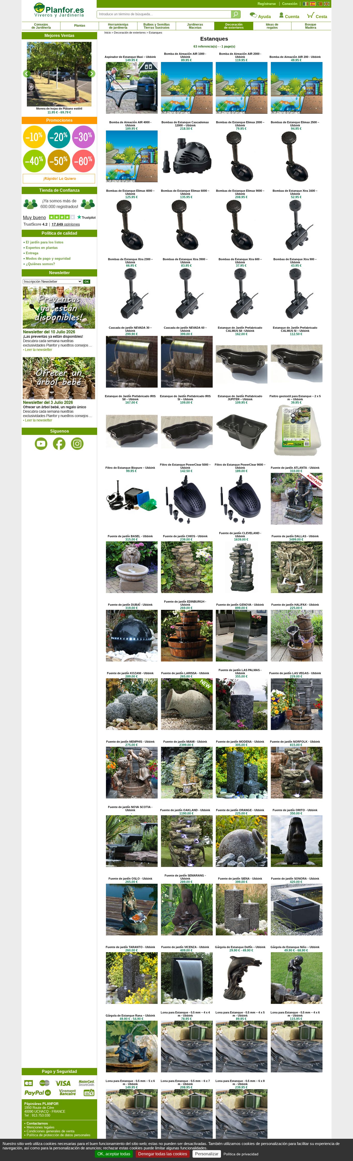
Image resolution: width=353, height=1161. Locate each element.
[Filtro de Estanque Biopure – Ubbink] (132, 523)
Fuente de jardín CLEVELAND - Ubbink (240, 535)
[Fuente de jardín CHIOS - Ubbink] (187, 592)
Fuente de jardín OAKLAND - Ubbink (185, 810)
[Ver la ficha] (59, 74)
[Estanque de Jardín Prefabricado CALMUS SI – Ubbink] (297, 386)
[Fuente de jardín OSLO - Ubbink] (132, 934)
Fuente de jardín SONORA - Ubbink (295, 878)
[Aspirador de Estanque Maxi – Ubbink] (132, 112)
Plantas (79, 25)
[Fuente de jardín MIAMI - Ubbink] (187, 797)
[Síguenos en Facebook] (59, 443)
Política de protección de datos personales (58, 1135)
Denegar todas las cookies (162, 1154)
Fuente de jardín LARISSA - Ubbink (185, 673)
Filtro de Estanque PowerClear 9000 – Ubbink (240, 466)
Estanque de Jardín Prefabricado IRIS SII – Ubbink (130, 398)
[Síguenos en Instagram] (77, 443)
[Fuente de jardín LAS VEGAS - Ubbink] (297, 729)
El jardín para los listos (44, 242)
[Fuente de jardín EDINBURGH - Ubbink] (187, 660)
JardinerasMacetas (195, 26)
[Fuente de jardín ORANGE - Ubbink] (241, 866)
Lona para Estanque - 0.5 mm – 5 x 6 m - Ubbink (130, 1082)
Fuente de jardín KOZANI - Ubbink (130, 673)
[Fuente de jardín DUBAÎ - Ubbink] (132, 660)
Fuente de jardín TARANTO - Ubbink (130, 947)
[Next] (91, 74)
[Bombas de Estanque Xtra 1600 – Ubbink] (297, 249)
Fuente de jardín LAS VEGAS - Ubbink (295, 673)
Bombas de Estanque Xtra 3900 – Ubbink (185, 261)
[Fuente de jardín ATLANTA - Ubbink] (297, 523)
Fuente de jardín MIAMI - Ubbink (185, 741)
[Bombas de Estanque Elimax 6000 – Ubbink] (187, 249)
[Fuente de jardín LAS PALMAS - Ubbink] (241, 729)
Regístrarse (267, 4)
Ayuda (264, 16)
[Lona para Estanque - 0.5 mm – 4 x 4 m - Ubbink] (187, 1071)
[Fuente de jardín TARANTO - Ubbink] (132, 1003)
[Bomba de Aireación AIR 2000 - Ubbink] (241, 112)
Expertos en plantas (42, 248)
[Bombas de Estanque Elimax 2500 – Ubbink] (297, 181)
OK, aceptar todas (113, 1154)
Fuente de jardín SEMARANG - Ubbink (185, 877)
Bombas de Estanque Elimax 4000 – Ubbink (130, 192)
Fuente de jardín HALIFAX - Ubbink (295, 604)
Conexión (289, 4)
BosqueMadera (310, 26)
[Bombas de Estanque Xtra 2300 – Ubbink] (132, 318)
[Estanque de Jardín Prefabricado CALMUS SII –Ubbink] (241, 386)
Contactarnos (37, 1123)
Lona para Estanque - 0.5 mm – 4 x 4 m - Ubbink (185, 1014)
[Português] (319, 4)
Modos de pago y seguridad (48, 258)
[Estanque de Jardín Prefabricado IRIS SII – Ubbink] (132, 455)
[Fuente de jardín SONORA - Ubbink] (297, 934)
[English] (326, 4)
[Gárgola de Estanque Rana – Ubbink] (132, 1071)
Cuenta (291, 16)
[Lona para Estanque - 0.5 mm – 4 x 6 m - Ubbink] (297, 1071)
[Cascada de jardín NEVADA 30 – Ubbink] (132, 386)
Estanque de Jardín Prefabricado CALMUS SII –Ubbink (240, 329)
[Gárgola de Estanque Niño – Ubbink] (297, 1003)
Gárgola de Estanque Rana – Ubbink (130, 1015)
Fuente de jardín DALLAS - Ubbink (295, 536)
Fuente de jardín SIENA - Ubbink (240, 878)
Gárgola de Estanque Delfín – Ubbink (240, 947)
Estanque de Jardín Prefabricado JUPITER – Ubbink (240, 398)
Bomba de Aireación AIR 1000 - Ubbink (185, 55)
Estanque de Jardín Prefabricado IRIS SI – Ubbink (185, 398)
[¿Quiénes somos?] (59, 212)
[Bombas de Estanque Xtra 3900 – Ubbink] (187, 318)
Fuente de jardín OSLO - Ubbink (130, 878)
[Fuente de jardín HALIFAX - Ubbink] (297, 660)
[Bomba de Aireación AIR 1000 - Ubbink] (187, 112)
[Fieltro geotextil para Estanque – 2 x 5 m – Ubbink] (297, 455)
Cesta (321, 16)
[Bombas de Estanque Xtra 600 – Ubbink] (241, 318)
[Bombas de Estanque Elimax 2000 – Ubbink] (241, 181)
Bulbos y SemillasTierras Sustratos (156, 26)
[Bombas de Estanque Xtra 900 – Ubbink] (297, 318)
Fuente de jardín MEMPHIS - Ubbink (130, 741)
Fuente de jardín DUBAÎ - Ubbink (130, 604)
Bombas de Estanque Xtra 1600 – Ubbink (295, 192)
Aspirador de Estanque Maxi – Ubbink (130, 56)
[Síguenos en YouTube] (41, 443)
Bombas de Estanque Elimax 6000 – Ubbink (185, 192)
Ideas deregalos (272, 26)
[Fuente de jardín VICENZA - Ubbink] (187, 1003)
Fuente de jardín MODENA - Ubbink (240, 741)
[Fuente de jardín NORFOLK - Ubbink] (297, 797)
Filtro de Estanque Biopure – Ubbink (130, 467)
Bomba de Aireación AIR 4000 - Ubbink (130, 124)
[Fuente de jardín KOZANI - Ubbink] (132, 729)
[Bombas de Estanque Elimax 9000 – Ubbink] (241, 249)
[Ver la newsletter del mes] (59, 353)
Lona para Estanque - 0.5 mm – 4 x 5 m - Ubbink (240, 1014)
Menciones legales (41, 1127)
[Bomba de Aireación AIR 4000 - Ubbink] (132, 181)
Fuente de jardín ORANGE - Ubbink (240, 810)
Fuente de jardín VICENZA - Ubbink (185, 947)
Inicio (107, 32)
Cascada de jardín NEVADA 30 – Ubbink (130, 329)
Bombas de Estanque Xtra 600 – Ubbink (240, 261)
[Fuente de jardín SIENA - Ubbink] (241, 934)
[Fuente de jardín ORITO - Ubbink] (297, 866)
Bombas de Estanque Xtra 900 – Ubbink (295, 261)
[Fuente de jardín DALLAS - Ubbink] (297, 592)
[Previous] (27, 74)
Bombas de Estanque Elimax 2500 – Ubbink (295, 124)
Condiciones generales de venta (50, 1131)
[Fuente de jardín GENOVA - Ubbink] (241, 660)
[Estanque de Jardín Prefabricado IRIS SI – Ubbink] (187, 455)
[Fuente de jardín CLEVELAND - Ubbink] (241, 592)
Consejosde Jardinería (41, 26)
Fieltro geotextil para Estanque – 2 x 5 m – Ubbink (295, 398)
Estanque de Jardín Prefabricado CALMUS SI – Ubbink (295, 329)
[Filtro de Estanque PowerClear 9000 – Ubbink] (241, 523)
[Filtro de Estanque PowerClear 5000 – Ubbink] (187, 523)
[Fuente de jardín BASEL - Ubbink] (132, 592)
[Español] (312, 4)
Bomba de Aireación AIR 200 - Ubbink (295, 56)
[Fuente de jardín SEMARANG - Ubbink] (187, 934)
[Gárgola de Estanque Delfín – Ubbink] (241, 1003)
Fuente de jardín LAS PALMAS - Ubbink (240, 671)
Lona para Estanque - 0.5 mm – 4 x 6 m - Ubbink (295, 1014)
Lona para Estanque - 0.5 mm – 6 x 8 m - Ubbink (240, 1082)
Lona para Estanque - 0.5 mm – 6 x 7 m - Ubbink (185, 1082)
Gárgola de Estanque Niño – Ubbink (295, 947)
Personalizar (206, 1154)
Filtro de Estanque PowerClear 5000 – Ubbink (185, 466)
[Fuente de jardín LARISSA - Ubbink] (187, 729)
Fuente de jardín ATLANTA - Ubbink (295, 467)
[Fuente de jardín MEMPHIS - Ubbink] (132, 797)
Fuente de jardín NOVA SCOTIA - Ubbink (130, 808)
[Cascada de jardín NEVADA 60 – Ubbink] (187, 386)
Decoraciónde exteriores (234, 26)
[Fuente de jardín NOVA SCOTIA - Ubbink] (132, 866)
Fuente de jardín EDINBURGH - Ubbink (185, 603)
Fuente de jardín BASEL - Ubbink (130, 536)
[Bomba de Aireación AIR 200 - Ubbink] (297, 112)
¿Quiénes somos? (40, 264)
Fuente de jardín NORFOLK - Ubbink (295, 741)
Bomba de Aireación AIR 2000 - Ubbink (240, 55)
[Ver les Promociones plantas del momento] (59, 182)
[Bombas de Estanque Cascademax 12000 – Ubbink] (187, 181)
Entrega (32, 253)
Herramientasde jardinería (118, 26)
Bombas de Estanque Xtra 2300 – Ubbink (130, 261)
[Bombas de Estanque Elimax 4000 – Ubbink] (132, 249)
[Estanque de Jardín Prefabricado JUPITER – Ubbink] (241, 455)
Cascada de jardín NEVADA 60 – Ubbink (185, 329)
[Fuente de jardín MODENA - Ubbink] (241, 797)
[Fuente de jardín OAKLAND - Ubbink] (187, 866)
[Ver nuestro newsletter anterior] (59, 423)
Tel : (27, 1115)
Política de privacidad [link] (241, 1154)
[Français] (305, 4)
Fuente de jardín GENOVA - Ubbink (240, 604)
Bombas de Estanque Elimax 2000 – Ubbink (240, 124)
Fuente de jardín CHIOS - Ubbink (185, 536)
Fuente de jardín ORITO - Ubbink (295, 810)
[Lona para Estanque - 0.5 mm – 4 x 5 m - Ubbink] (241, 1071)
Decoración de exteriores (130, 32)
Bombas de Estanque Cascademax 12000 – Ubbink (185, 124)
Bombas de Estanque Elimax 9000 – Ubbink (240, 192)
